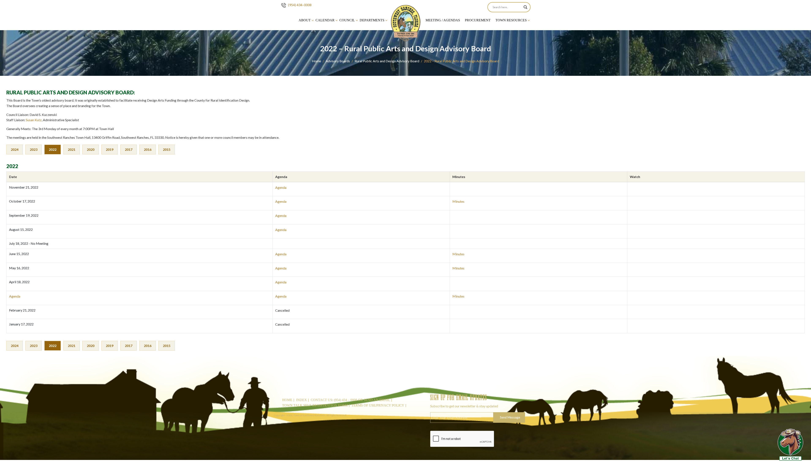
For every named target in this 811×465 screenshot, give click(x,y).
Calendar (325, 20)
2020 (90, 149)
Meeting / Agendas (443, 20)
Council (347, 20)
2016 (147, 149)
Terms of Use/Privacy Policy (377, 405)
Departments (372, 20)
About (305, 20)
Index (301, 400)
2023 (33, 149)
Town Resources (511, 20)
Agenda (280, 187)
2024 (14, 149)
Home (316, 61)
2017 (128, 149)
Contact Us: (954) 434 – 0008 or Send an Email (350, 400)
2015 (166, 149)
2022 (52, 149)
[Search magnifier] (525, 7)
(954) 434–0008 (300, 5)
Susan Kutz (34, 120)
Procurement (478, 20)
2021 (71, 149)
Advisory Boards (338, 61)
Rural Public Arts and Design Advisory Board (387, 61)
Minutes (458, 201)
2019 (109, 149)
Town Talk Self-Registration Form (315, 405)
